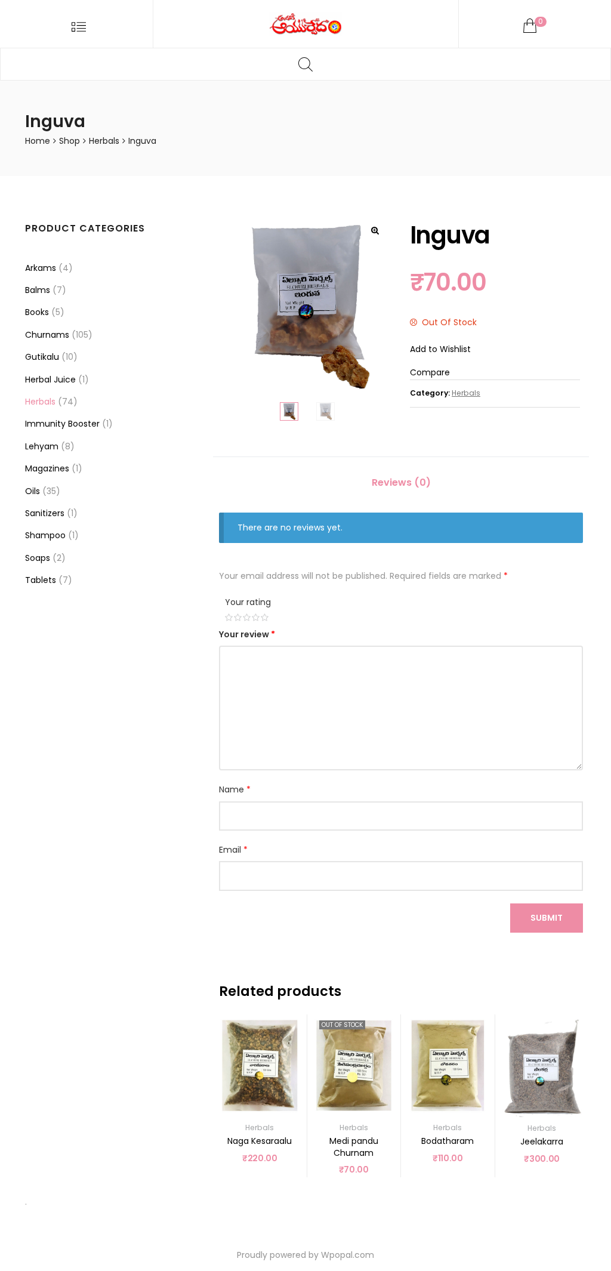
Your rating (248, 602)
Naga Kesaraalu (259, 1141)
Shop (69, 141)
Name (235, 789)
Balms (37, 290)
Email (233, 850)
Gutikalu (42, 357)
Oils (32, 491)
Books (37, 312)
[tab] (401, 483)
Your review (247, 634)
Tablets (40, 580)
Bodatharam (447, 1141)
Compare (430, 372)
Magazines (47, 468)
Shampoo (45, 535)
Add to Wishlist (440, 349)
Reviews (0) (401, 482)
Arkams (40, 268)
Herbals (104, 141)
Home (37, 141)
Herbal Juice (50, 379)
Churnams (47, 335)
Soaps (37, 558)
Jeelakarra (541, 1141)
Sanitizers (44, 513)
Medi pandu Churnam (353, 1147)
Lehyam (41, 446)
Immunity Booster (62, 424)
